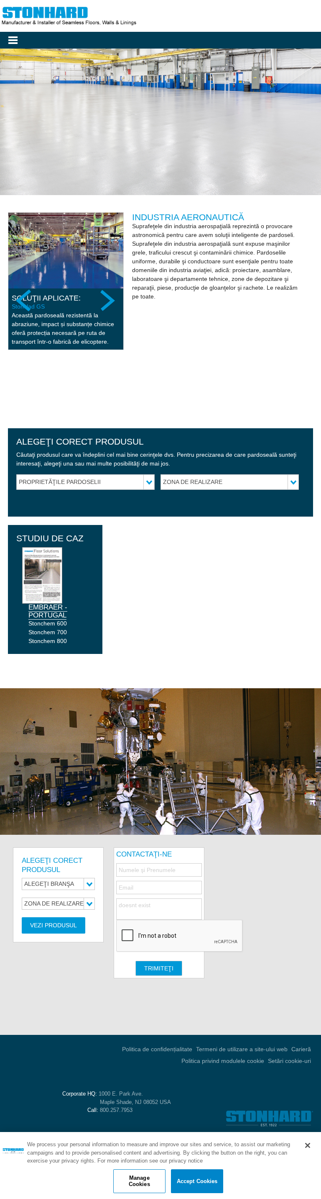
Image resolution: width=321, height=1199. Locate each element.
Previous (24, 300)
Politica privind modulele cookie (222, 1060)
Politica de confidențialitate (157, 1049)
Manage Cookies (139, 1181)
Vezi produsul (53, 925)
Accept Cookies (197, 1181)
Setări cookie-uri (289, 1060)
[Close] (307, 1145)
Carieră (301, 1049)
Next (107, 300)
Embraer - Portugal (47, 611)
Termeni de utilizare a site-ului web (242, 1049)
